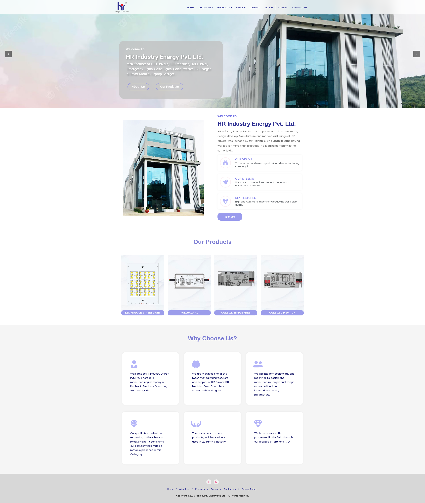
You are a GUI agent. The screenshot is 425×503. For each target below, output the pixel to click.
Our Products (169, 87)
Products (200, 489)
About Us (138, 87)
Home (170, 489)
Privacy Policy (249, 489)
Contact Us (230, 489)
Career (214, 489)
